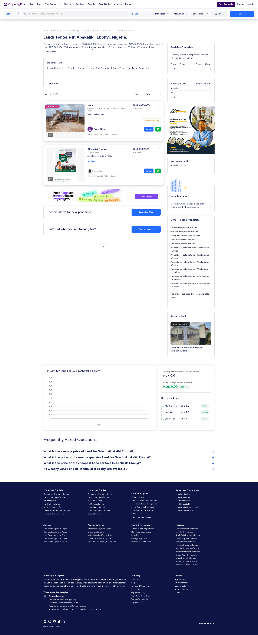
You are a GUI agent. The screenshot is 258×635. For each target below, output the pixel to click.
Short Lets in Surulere (184, 511)
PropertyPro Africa (138, 602)
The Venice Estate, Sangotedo (144, 504)
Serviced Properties (56, 68)
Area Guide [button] (104, 4)
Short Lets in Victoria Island (186, 507)
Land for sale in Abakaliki (127, 31)
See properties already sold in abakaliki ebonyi (190, 295)
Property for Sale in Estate (186, 562)
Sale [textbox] (8, 14)
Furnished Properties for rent (187, 532)
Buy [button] (31, 4)
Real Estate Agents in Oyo (54, 535)
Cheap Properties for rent (186, 539)
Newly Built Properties (100, 68)
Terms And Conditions (140, 586)
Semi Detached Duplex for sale (56, 511)
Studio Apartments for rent (98, 511)
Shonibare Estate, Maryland (99, 539)
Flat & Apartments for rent (98, 497)
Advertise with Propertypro (142, 529)
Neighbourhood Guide (141, 532)
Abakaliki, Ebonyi (97, 149)
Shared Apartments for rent (98, 507)
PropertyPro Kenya (138, 593)
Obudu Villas (136, 514)
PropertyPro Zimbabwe (140, 596)
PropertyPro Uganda (139, 599)
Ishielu (183, 165)
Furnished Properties (77, 68)
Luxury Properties (140, 68)
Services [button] (80, 4)
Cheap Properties (121, 68)
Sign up (240, 4)
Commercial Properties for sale (56, 494)
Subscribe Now (146, 212)
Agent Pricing (180, 579)
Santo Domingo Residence (142, 507)
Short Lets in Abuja (183, 494)
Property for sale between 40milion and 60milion (190, 256)
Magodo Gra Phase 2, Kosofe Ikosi (101, 542)
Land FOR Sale (98, 114)
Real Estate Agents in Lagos (55, 529)
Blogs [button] (128, 4)
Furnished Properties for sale (184, 232)
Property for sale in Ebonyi (66, 31)
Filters (221, 14)
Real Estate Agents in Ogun (55, 539)
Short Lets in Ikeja (182, 497)
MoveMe (135, 535)
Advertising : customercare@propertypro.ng (67, 606)
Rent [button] (39, 4)
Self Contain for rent (95, 504)
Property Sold (180, 586)
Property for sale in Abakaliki (96, 31)
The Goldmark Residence (142, 510)
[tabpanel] (65, 121)
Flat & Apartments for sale (54, 497)
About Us (135, 579)
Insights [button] (118, 4)
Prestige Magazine (139, 539)
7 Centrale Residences (141, 517)
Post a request (146, 229)
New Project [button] (51, 4)
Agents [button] (91, 4)
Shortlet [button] (68, 4)
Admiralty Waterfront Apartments (145, 501)
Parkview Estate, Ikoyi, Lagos (99, 529)
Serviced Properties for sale (184, 228)
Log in (251, 4)
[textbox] (161, 14)
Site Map (178, 593)
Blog (133, 583)
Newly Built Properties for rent (187, 535)
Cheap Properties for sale (183, 240)
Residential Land (54, 63)
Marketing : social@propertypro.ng (63, 603)
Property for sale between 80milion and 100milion (190, 271)
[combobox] (12, 14)
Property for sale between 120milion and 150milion (190, 285)
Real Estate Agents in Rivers (55, 542)
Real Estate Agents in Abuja (55, 532)
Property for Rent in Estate (186, 565)
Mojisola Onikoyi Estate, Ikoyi (99, 535)
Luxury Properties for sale (183, 244)
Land (90, 105)
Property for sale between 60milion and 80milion (190, 263)
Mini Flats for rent (94, 501)
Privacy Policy (136, 589)
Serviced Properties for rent (186, 529)
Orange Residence (139, 497)
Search (242, 14)
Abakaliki (175, 165)
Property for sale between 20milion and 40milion (190, 249)
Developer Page (181, 583)
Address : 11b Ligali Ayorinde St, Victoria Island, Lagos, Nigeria (75, 609)
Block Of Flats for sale (52, 504)
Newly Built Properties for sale (185, 236)
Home (46, 31)
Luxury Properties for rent (185, 542)
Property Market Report (141, 542)
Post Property (226, 4)
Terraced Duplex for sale (53, 514)
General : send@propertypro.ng (62, 599)
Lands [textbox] (135, 14)
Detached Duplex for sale (54, 507)
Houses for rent (93, 514)
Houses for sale (49, 501)
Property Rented (181, 589)
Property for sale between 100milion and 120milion (190, 278)
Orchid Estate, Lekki (95, 532)
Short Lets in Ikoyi (182, 501)
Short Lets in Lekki (183, 504)
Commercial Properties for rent (100, 494)
